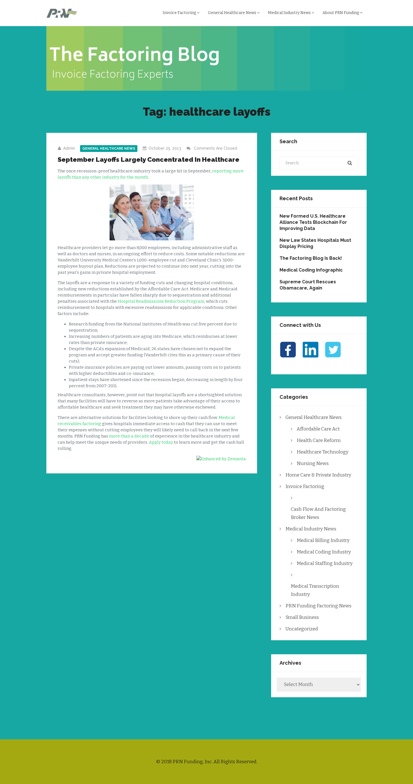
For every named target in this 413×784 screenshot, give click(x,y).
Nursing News (313, 463)
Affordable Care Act (318, 429)
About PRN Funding (341, 12)
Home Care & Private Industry (318, 475)
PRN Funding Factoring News (318, 606)
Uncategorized (301, 629)
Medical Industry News (290, 12)
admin (69, 148)
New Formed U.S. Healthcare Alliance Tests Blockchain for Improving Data (313, 222)
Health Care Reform (319, 440)
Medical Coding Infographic (311, 270)
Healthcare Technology (322, 452)
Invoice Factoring (180, 12)
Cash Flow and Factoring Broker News (318, 513)
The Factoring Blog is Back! (311, 258)
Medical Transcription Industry (315, 590)
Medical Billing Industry (323, 540)
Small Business (302, 617)
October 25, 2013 (165, 148)
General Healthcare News (232, 12)
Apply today (161, 442)
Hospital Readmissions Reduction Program (161, 301)
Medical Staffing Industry (325, 563)
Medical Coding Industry (324, 552)
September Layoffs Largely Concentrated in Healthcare (148, 159)
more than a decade (129, 436)
